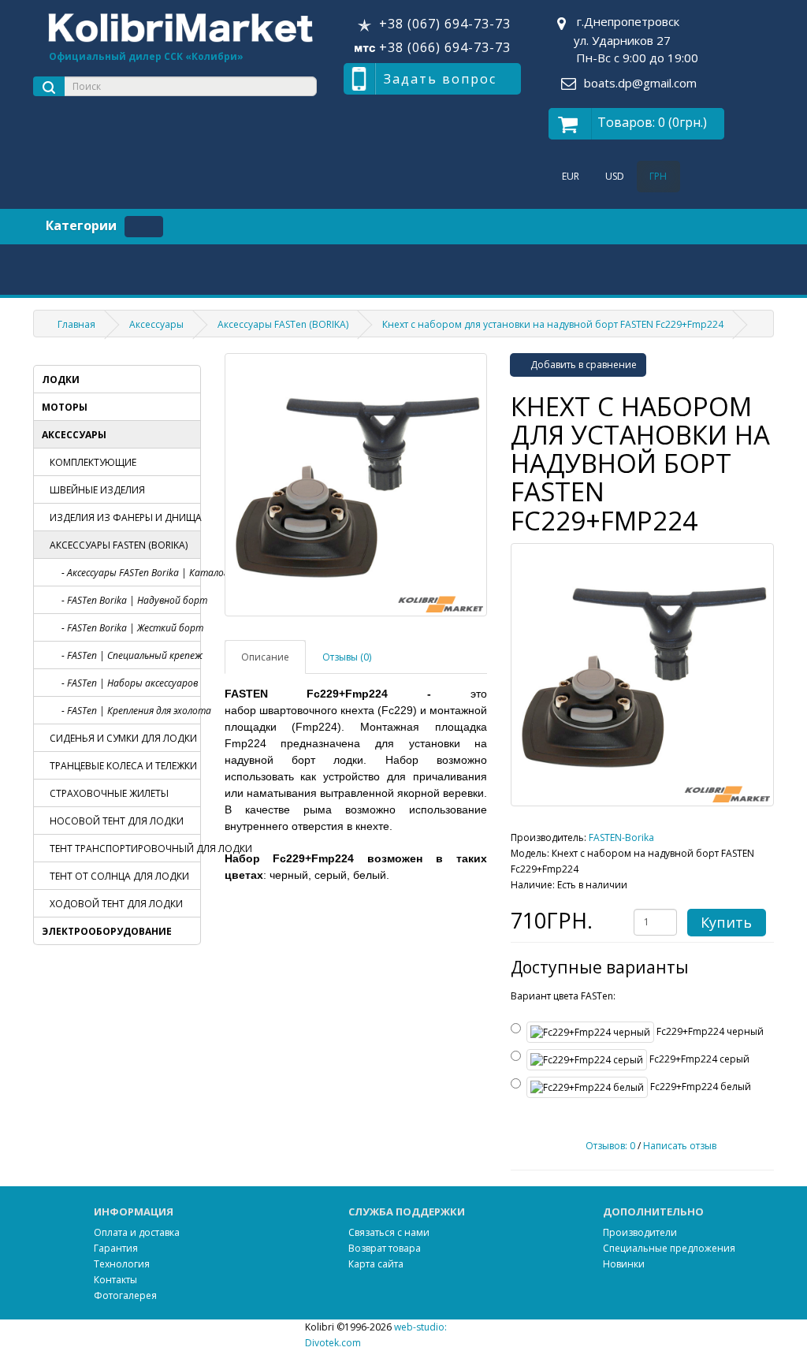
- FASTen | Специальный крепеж (130, 655)
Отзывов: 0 (610, 1145)
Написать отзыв (679, 1145)
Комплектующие (93, 462)
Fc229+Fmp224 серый (698, 1059)
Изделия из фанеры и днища (125, 517)
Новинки (624, 1264)
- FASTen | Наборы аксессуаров (129, 683)
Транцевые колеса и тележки (123, 765)
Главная (76, 324)
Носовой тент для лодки (117, 821)
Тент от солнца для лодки (119, 876)
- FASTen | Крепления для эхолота (130, 710)
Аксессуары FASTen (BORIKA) (283, 324)
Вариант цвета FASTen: (563, 996)
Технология (122, 1264)
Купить (726, 922)
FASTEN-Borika (621, 837)
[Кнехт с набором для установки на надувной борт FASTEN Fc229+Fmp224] (642, 674)
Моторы (64, 407)
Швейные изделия (97, 490)
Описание (265, 657)
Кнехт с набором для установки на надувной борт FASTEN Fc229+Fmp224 (552, 324)
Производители (640, 1232)
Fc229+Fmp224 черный (709, 1031)
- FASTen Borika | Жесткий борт (130, 628)
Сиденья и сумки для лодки (123, 738)
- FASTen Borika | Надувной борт (130, 600)
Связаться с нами (389, 1232)
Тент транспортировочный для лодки (125, 848)
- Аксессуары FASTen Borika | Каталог (130, 572)
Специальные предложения (669, 1248)
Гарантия (116, 1248)
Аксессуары (156, 324)
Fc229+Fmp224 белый (699, 1086)
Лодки (61, 379)
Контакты (115, 1279)
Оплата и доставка (137, 1232)
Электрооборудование (107, 931)
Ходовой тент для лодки (116, 903)
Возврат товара (384, 1248)
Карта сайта (376, 1264)
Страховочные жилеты (109, 793)
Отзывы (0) (346, 657)
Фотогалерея (125, 1295)
